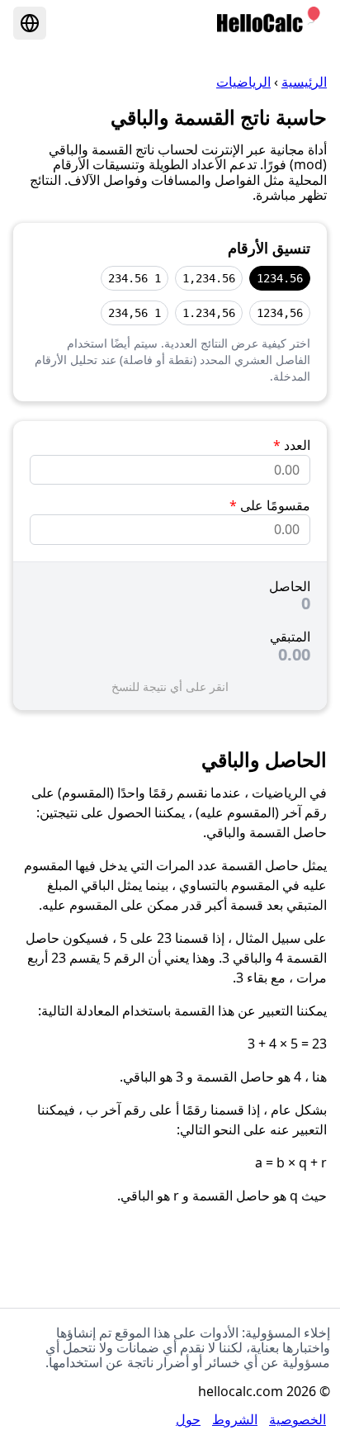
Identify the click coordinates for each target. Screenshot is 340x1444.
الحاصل (289, 586)
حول (188, 1419)
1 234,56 (134, 313)
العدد (291, 445)
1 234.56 (134, 278)
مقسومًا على (269, 505)
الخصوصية (297, 1419)
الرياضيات (243, 82)
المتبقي (290, 636)
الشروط (234, 1419)
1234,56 (280, 313)
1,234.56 (208, 278)
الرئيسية (304, 82)
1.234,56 (208, 313)
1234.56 (280, 278)
